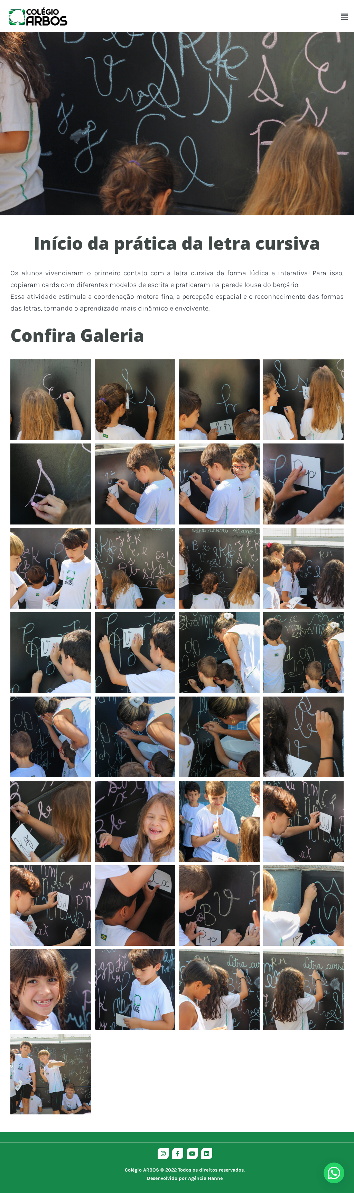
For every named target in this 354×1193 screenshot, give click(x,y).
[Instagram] (163, 1153)
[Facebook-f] (177, 1153)
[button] (345, 17)
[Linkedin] (206, 1153)
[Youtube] (192, 1153)
